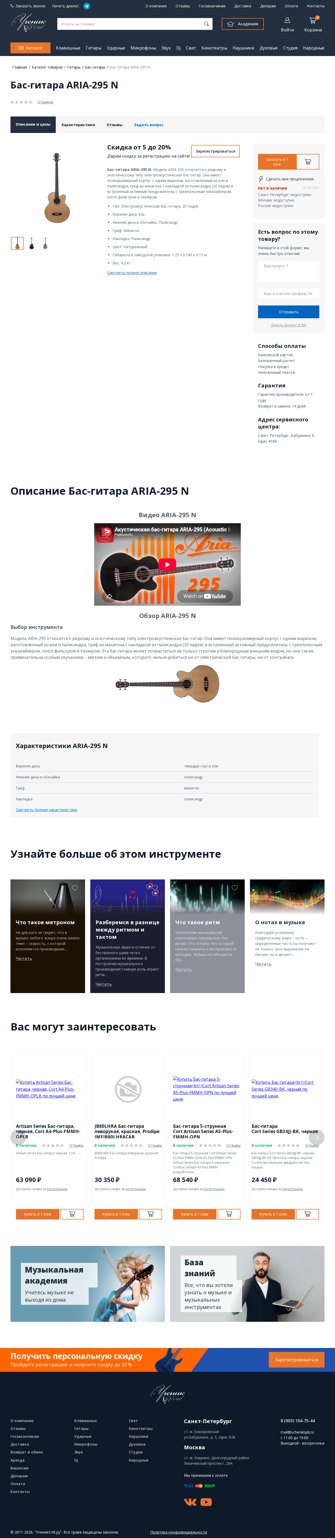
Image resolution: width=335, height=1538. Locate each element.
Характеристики (78, 124)
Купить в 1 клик (38, 1214)
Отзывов (45, 101)
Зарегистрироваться (215, 151)
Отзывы (183, 5)
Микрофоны (143, 48)
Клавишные (68, 48)
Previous (18, 1137)
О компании (156, 5)
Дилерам (268, 5)
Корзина (313, 24)
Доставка (242, 5)
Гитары (93, 48)
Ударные (116, 48)
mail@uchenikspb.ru (297, 1432)
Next (317, 1137)
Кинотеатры (214, 48)
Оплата (291, 5)
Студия (290, 48)
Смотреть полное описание (132, 272)
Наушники (243, 48)
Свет (191, 48)
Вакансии (19, 1467)
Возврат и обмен (26, 1452)
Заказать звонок (31, 6)
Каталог (34, 48)
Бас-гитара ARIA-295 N (130, 67)
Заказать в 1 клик (277, 162)
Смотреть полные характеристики (46, 809)
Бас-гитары (95, 67)
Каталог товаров (47, 67)
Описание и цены (33, 124)
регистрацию (57, 1189)
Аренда (17, 1460)
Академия (248, 24)
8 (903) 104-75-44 (298, 1421)
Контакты (316, 5)
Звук (166, 48)
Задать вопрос (149, 124)
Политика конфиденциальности (178, 1532)
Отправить (289, 311)
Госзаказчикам (212, 5)
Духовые (269, 48)
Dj (178, 48)
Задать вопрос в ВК (288, 324)
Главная (19, 67)
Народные (314, 48)
